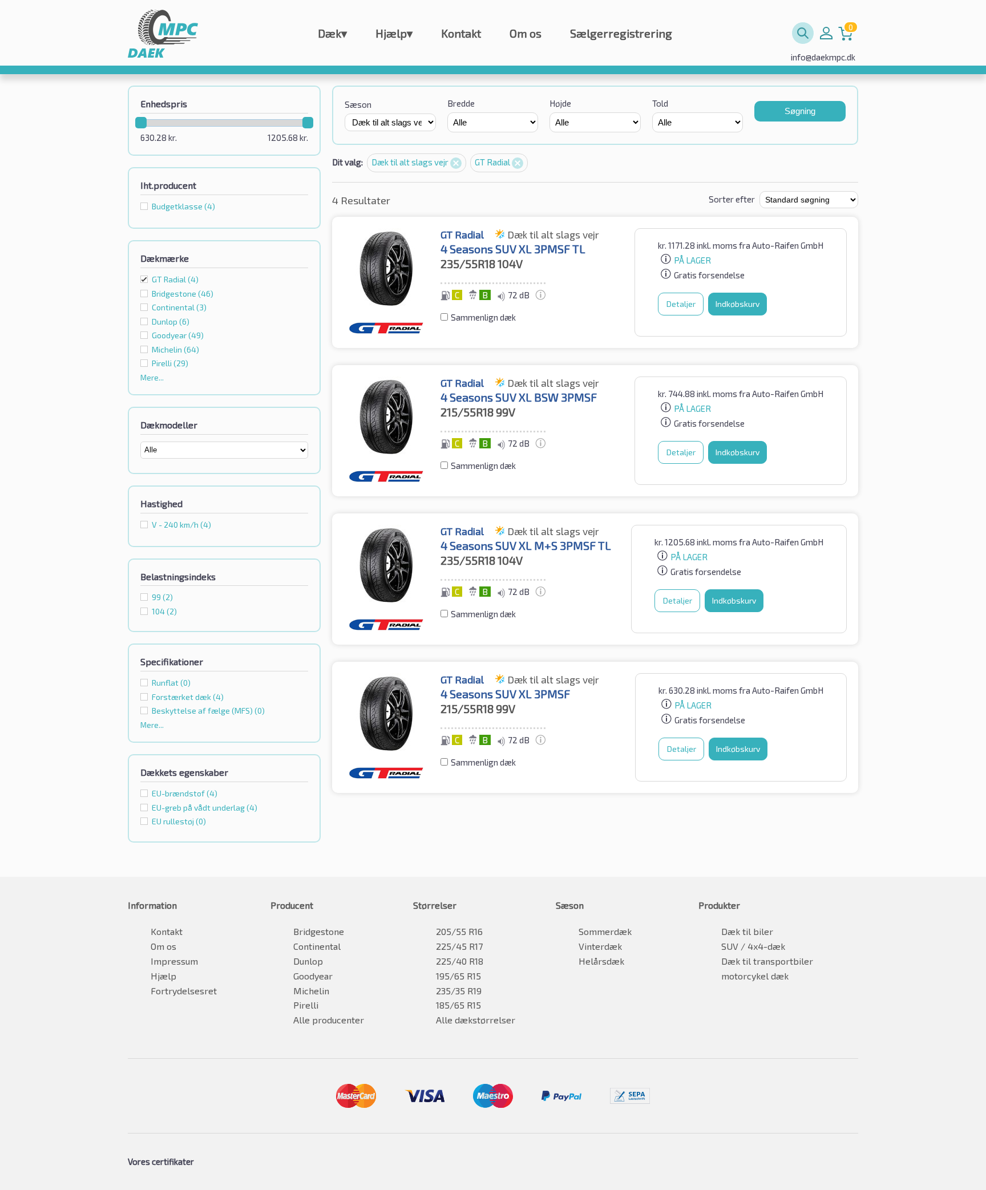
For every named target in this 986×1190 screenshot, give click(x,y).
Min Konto (826, 33)
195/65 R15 (458, 975)
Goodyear (313, 975)
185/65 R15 (458, 1004)
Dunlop (308, 961)
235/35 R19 (459, 990)
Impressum (174, 961)
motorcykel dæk (755, 975)
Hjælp (394, 33)
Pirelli (305, 1004)
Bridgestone (318, 931)
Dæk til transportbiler (767, 961)
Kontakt (461, 33)
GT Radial (175, 279)
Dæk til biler (747, 931)
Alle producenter (328, 1019)
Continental (317, 946)
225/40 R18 (459, 961)
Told (660, 103)
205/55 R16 (459, 931)
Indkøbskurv (737, 304)
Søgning (800, 111)
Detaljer (681, 304)
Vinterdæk (600, 946)
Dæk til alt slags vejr (410, 162)
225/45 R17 (459, 946)
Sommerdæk (605, 931)
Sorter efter (732, 199)
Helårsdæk (601, 961)
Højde (560, 103)
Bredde (461, 103)
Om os (526, 33)
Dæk (332, 33)
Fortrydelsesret (184, 990)
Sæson (358, 104)
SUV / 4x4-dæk (753, 946)
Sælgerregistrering (621, 33)
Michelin (311, 990)
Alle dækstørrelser (475, 1019)
